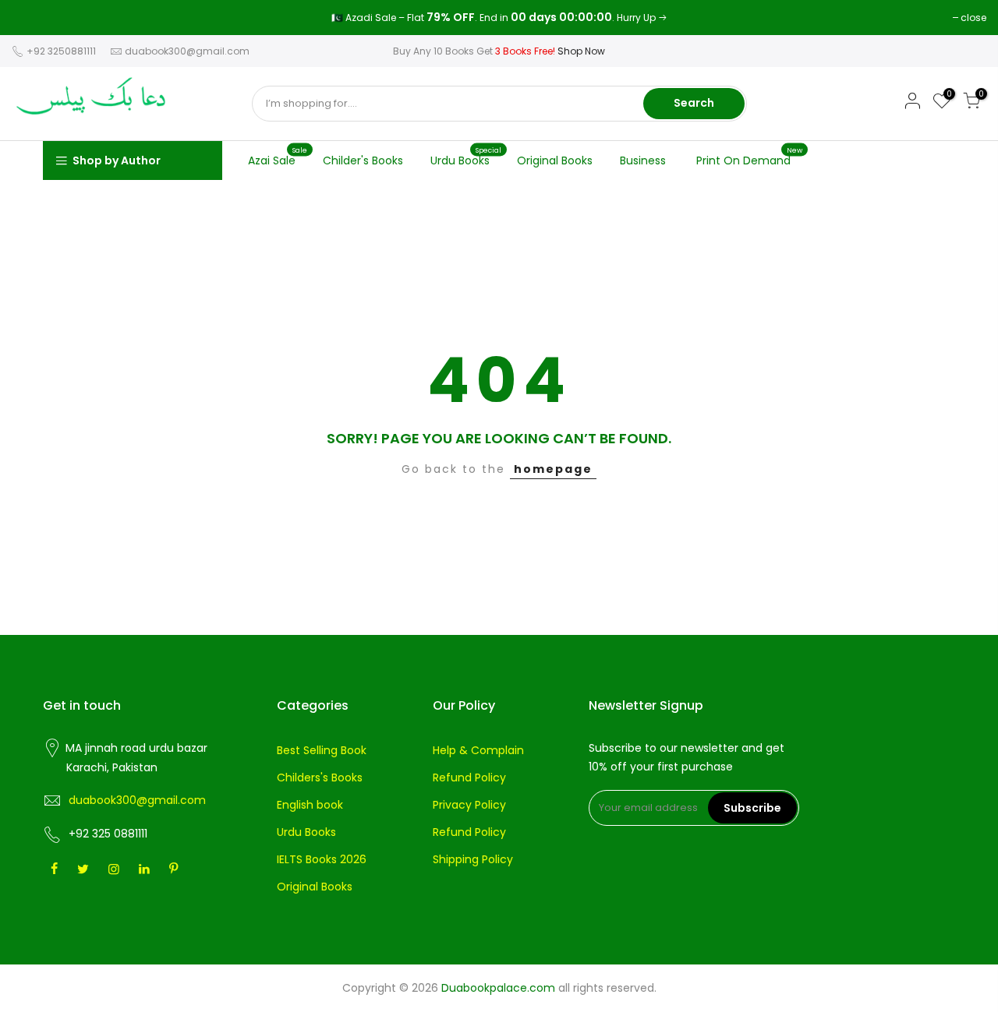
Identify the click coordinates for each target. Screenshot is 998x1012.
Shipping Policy (473, 859)
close (32, 17)
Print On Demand (749, 156)
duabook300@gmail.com (187, 51)
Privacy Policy (469, 805)
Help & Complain (478, 750)
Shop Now (581, 51)
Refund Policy (469, 777)
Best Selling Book (321, 750)
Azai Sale (278, 156)
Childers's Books (320, 777)
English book (310, 805)
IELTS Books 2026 (321, 859)
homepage (553, 469)
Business (643, 160)
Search (694, 103)
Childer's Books (363, 160)
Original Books (555, 160)
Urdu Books (466, 156)
